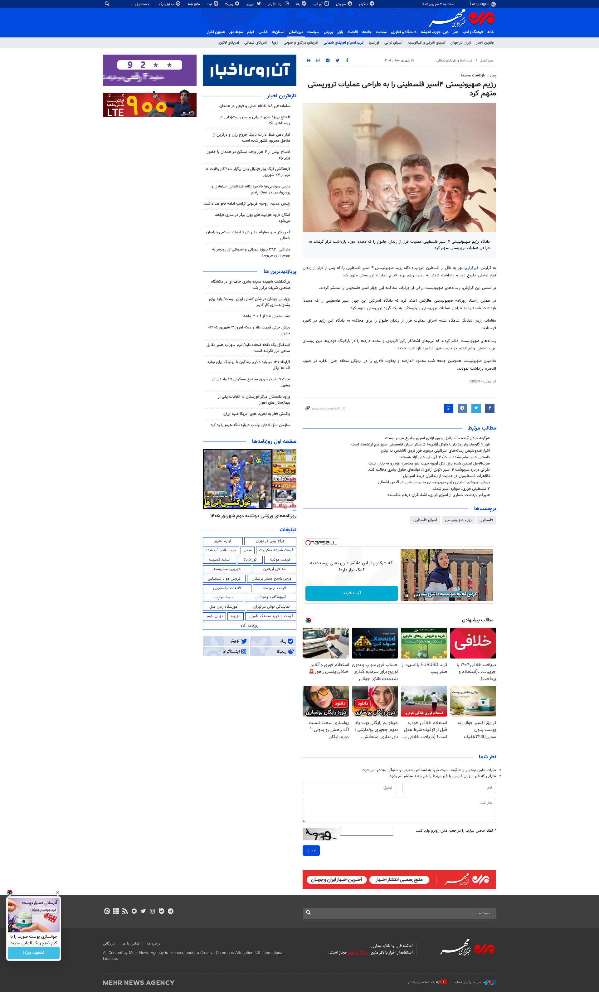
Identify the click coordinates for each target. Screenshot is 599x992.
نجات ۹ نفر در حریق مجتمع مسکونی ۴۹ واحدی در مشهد (251, 382)
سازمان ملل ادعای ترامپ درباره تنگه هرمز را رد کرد (250, 425)
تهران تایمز (214, 616)
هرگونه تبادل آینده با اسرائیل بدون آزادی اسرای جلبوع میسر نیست (437, 438)
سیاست (313, 32)
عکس (263, 32)
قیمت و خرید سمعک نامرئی (271, 616)
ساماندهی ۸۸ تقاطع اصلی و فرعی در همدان (254, 106)
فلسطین (486, 520)
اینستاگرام (276, 4)
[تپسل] (308, 543)
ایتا (210, 4)
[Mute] (415, 596)
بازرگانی (109, 944)
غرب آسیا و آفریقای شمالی (343, 43)
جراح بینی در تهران (270, 541)
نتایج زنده (194, 4)
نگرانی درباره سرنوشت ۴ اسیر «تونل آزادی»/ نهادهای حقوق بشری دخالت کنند (429, 470)
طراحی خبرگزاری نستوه (469, 982)
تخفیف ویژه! (34, 953)
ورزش (328, 32)
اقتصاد (353, 32)
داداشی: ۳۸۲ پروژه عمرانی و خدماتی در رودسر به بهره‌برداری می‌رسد (251, 252)
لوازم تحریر (222, 541)
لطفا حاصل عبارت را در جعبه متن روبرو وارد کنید (456, 831)
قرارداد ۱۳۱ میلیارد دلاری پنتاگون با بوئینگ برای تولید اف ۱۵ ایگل (248, 365)
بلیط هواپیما (223, 597)
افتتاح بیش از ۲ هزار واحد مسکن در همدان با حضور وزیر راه (248, 155)
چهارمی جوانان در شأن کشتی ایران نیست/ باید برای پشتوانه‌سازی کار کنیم (249, 302)
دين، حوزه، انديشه (435, 32)
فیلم (250, 32)
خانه (490, 32)
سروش (341, 4)
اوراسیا (374, 43)
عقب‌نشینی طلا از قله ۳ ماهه (266, 316)
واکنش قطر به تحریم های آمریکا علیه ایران (256, 414)
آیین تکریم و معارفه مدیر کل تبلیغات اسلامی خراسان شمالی (248, 235)
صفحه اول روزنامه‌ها (274, 442)
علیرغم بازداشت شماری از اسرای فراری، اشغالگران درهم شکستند (438, 495)
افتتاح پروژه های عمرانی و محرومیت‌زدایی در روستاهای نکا (254, 120)
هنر (455, 32)
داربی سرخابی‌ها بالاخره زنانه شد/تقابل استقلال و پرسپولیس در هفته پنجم (251, 189)
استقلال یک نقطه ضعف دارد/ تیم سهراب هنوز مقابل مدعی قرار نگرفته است (248, 348)
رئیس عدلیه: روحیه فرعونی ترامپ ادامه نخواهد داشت (247, 204)
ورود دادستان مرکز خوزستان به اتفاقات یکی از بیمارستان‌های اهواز (254, 400)
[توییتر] (143, 911)
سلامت (381, 32)
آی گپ (319, 4)
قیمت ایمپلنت (274, 588)
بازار (340, 32)
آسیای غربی (393, 43)
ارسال (311, 850)
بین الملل (486, 60)
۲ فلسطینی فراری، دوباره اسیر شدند (461, 489)
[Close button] (58, 892)
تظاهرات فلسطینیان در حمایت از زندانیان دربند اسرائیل (446, 476)
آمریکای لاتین (229, 43)
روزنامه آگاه (250, 626)
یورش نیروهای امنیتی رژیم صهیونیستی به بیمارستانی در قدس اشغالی (434, 482)
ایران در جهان (460, 43)
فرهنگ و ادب (473, 32)
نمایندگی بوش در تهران (271, 607)
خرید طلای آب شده (221, 550)
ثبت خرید (352, 593)
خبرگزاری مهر (469, 268)
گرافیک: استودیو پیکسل (424, 982)
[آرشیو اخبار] (116, 911)
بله (298, 4)
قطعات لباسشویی (227, 588)
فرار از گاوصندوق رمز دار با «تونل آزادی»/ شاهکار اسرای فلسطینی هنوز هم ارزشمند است (420, 444)
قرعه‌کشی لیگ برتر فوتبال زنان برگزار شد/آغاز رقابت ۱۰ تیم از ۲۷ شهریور (248, 172)
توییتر (251, 4)
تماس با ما (131, 944)
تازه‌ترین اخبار (281, 96)
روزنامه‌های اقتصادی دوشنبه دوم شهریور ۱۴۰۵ (251, 516)
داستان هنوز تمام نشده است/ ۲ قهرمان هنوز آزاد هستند (445, 457)
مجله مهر (236, 32)
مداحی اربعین (274, 569)
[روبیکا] (134, 911)
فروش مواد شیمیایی (224, 579)
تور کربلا (250, 560)
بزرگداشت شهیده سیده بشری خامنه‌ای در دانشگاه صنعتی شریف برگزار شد (250, 285)
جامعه (367, 32)
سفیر (248, 550)
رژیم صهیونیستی (458, 520)
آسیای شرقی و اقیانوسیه (426, 43)
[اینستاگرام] (152, 911)
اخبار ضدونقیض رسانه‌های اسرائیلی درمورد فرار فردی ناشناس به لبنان (435, 451)
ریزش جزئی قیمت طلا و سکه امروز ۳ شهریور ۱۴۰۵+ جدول (249, 330)
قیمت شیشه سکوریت (276, 550)
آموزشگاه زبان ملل (223, 607)
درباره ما (153, 944)
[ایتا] (107, 911)
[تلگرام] (170, 911)
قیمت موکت (280, 560)
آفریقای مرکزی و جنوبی (301, 43)
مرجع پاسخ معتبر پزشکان (271, 579)
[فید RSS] (125, 911)
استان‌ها (278, 32)
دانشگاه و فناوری (403, 32)
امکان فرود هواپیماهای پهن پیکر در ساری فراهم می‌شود (252, 218)
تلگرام (364, 4)
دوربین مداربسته (227, 569)
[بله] (161, 911)
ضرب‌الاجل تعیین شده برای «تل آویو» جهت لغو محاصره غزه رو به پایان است (429, 463)
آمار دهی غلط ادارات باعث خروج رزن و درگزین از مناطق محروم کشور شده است (251, 138)
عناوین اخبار (485, 43)
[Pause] (407, 596)
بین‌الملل (296, 32)
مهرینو (236, 616)
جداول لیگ (167, 4)
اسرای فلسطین (425, 520)
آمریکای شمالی (255, 43)
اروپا (275, 43)
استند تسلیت (219, 560)
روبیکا (229, 4)
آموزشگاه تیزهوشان (271, 597)
